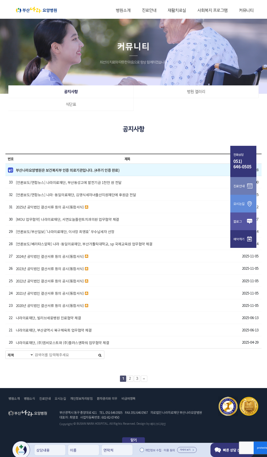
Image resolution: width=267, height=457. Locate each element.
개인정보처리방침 (81, 398)
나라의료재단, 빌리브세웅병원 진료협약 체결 (48, 317)
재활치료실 (177, 10)
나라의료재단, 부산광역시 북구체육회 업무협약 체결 (54, 330)
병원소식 (29, 398)
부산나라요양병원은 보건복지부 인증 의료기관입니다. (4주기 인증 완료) (68, 170)
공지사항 (71, 92)
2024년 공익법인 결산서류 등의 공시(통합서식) (50, 256)
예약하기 (239, 239)
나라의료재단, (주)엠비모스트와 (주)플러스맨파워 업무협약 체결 (62, 342)
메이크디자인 (158, 424)
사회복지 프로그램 (212, 10)
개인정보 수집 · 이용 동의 (160, 450)
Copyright (66, 424)
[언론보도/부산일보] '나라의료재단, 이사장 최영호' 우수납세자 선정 (65, 231)
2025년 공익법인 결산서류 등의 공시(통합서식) (50, 207)
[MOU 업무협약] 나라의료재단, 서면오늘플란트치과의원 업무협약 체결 (67, 219)
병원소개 (123, 10)
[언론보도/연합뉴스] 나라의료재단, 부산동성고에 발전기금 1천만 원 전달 (69, 182)
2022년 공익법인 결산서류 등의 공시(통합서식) (50, 280)
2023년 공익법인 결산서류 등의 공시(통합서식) (50, 268)
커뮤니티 (246, 10)
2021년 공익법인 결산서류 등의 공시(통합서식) (50, 293)
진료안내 (149, 10)
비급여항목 (128, 398)
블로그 (237, 221)
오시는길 (60, 398)
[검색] (100, 355)
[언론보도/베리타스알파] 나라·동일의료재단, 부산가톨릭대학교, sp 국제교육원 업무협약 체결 (84, 243)
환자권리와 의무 (107, 398)
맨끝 (144, 379)
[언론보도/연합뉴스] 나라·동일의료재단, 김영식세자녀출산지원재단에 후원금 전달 (76, 194)
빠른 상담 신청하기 (236, 449)
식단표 (71, 104)
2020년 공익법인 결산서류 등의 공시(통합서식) (50, 305)
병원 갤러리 (196, 92)
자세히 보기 (185, 450)
